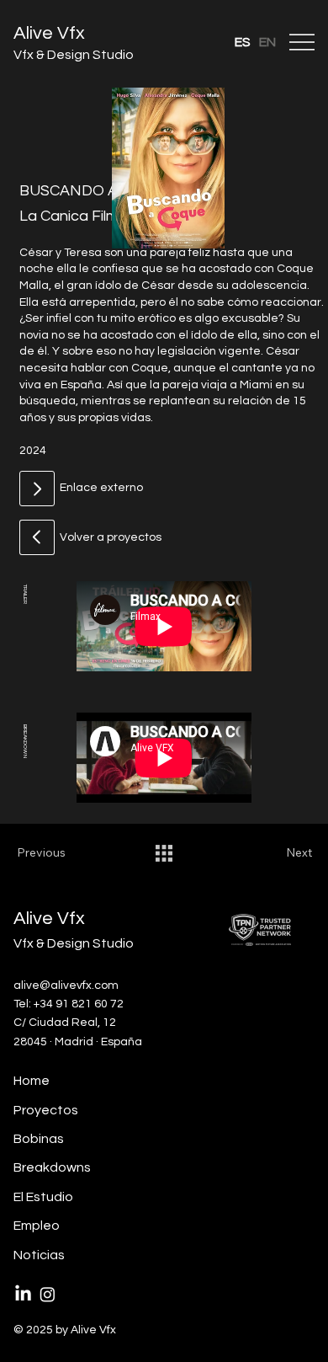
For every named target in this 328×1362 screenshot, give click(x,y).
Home (31, 1080)
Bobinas (38, 1139)
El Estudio (43, 1197)
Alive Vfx (49, 33)
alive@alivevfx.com (66, 985)
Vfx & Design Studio (73, 54)
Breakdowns (52, 1167)
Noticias (39, 1255)
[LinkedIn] (23, 1294)
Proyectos (45, 1110)
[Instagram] (47, 1294)
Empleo (36, 1225)
